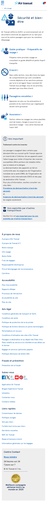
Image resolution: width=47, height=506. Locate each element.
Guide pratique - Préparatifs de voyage (25, 51)
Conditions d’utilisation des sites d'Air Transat (20, 335)
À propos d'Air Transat (10, 239)
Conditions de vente (10, 318)
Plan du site (6, 302)
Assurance (14, 114)
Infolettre (6, 393)
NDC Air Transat (8, 434)
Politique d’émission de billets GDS (15, 354)
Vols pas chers (7, 422)
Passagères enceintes (20, 96)
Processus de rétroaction (12, 293)
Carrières (6, 273)
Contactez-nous (8, 397)
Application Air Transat (11, 384)
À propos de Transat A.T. (11, 243)
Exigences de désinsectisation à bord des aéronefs (23, 197)
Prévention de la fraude (11, 365)
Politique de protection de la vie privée (17, 322)
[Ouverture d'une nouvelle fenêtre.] (4, 378)
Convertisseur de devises (12, 413)
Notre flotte (6, 256)
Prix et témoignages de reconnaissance (17, 269)
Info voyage (8, 8)
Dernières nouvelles (10, 430)
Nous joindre (10, 456)
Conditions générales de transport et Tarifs (19, 313)
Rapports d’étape (8, 289)
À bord (13, 69)
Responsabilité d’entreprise (13, 264)
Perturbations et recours (12, 331)
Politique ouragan (9, 417)
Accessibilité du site (10, 298)
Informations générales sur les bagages (17, 443)
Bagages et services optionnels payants (17, 349)
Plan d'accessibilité (9, 285)
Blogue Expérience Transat (12, 389)
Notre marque (7, 247)
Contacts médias (8, 401)
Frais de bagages (8, 260)
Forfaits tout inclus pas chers (13, 426)
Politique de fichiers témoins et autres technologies (22, 326)
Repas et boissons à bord (12, 439)
